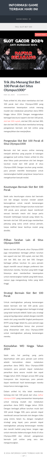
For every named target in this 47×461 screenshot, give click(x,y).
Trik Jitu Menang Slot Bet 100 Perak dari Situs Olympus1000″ (22, 86)
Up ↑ (24, 456)
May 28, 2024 (9, 95)
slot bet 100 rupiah (12, 121)
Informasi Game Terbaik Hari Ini (23, 7)
